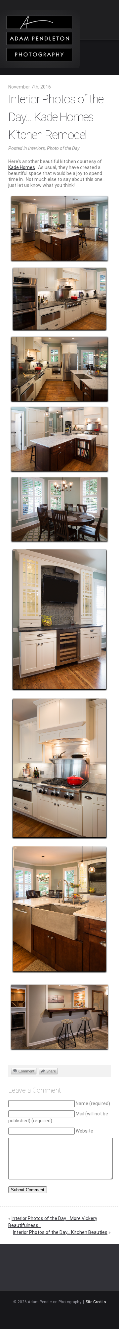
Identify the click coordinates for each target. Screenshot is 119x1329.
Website (84, 1131)
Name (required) (93, 1103)
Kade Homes (21, 167)
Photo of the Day (63, 148)
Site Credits (96, 1302)
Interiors (36, 148)
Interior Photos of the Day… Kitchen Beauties (60, 1232)
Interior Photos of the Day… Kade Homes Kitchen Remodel (55, 117)
